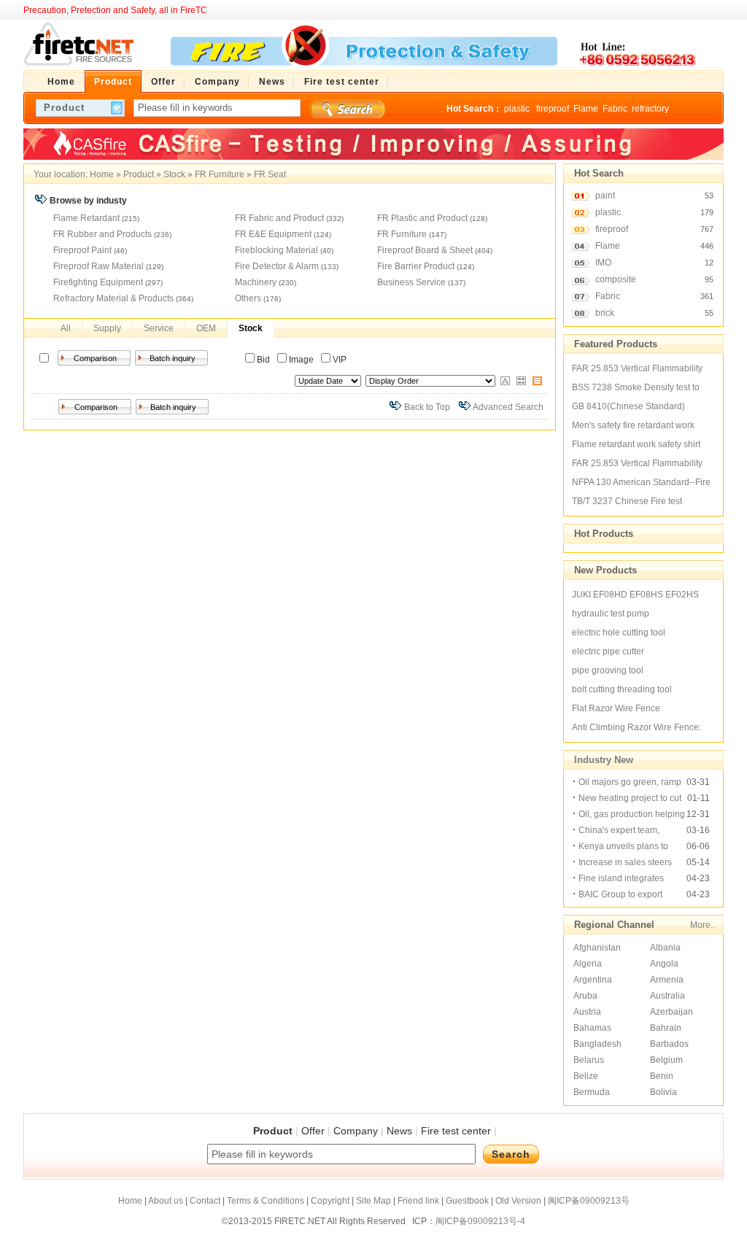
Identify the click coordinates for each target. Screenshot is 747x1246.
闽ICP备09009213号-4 (480, 1221)
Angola (664, 964)
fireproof (552, 109)
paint (605, 195)
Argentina (592, 980)
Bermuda (591, 1092)
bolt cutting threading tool (622, 689)
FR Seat (270, 174)
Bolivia (663, 1092)
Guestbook (467, 1201)
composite (615, 279)
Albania (665, 948)
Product (138, 174)
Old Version (518, 1201)
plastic (518, 109)
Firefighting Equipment (98, 282)
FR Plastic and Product (422, 218)
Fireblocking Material (276, 250)
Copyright (330, 1201)
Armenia (667, 980)
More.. (702, 925)
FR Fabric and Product (279, 218)
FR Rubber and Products (102, 234)
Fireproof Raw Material (98, 266)
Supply (107, 328)
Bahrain (665, 1028)
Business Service (411, 282)
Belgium (666, 1060)
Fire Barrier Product (415, 266)
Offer (313, 1131)
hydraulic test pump (610, 613)
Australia (667, 996)
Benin (661, 1076)
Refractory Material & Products (113, 298)
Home (102, 174)
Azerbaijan (671, 1012)
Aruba (585, 996)
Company (355, 1131)
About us (165, 1201)
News (399, 1131)
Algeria (587, 964)
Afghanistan (597, 948)
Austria (587, 1012)
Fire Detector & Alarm (277, 266)
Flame (585, 109)
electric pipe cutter (608, 651)
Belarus (588, 1060)
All (66, 328)
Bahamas (592, 1028)
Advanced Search (508, 407)
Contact (205, 1201)
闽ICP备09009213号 (589, 1201)
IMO (603, 263)
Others (248, 298)
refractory (650, 109)
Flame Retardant (86, 218)
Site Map (373, 1201)
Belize (585, 1076)
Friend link (418, 1201)
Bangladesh (597, 1044)
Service (159, 328)
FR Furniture (219, 174)
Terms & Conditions (265, 1201)
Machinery (255, 282)
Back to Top (427, 407)
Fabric (615, 109)
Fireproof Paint (82, 250)
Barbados (669, 1044)
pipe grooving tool (607, 670)
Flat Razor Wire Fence (616, 708)
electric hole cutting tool (618, 632)
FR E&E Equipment (273, 234)
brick (604, 313)
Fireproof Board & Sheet (425, 250)
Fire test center (456, 1131)
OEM (206, 328)
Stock (174, 174)
